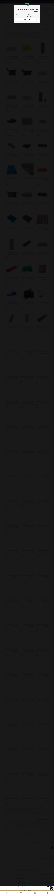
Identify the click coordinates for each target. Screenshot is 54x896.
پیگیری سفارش (21, 886)
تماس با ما (49, 886)
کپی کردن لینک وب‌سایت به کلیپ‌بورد (27, 20)
